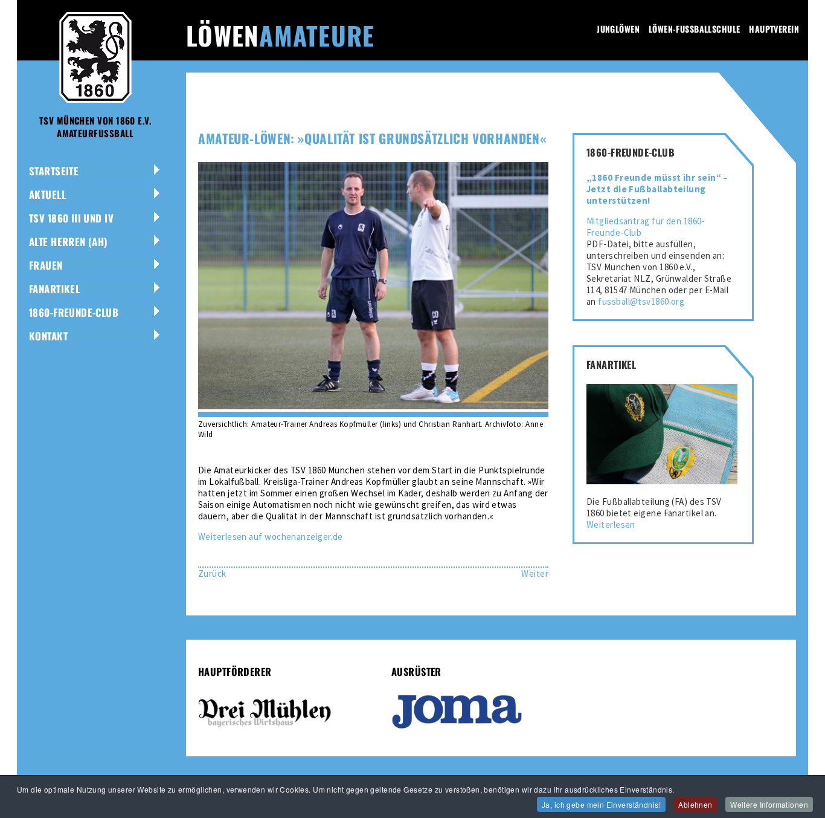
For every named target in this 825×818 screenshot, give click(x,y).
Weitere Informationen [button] (769, 804)
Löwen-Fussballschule (694, 28)
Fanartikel (54, 288)
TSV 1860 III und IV (71, 218)
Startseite (54, 170)
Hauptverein (774, 28)
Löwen (280, 35)
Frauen (46, 265)
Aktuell (47, 194)
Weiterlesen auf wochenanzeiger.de (270, 536)
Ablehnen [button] (695, 804)
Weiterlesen (610, 524)
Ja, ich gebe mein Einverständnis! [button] (601, 804)
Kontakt (48, 335)
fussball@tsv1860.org (641, 301)
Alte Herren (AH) (68, 241)
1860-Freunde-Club (73, 312)
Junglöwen (618, 28)
